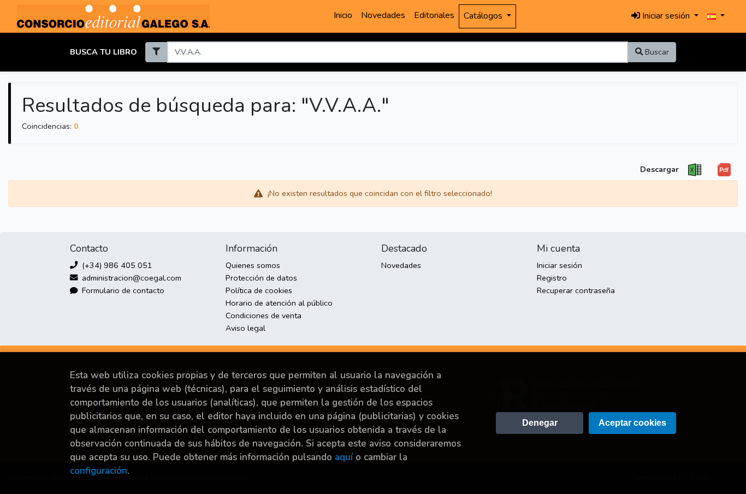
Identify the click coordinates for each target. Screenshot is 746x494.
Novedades (383, 15)
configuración (98, 471)
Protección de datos (261, 277)
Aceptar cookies (632, 422)
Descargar (659, 169)
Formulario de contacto (122, 290)
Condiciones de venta (263, 315)
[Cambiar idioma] (716, 16)
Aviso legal (245, 328)
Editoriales (434, 15)
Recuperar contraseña (576, 290)
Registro (552, 277)
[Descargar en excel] (694, 170)
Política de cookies (259, 290)
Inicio (343, 15)
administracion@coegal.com (130, 277)
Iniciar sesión (559, 265)
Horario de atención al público (279, 302)
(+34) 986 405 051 (116, 265)
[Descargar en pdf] (724, 170)
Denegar (540, 422)
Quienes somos (253, 265)
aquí (344, 457)
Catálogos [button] (484, 16)
